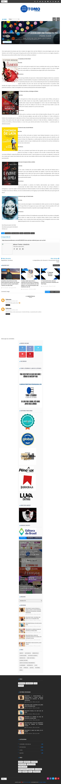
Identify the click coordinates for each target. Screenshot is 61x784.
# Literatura (27, 233)
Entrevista (22, 658)
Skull (21, 670)
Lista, (30, 39)
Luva (21, 667)
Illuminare (22, 665)
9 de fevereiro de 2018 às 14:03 (12, 301)
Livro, (38, 39)
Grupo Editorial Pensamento (27, 662)
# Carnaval (7, 233)
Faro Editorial (31, 658)
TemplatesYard (27, 782)
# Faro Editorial (15, 233)
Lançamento (25, 270)
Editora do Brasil (32, 655)
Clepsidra (34, 761)
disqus (52, 291)
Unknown (8, 299)
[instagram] (35, 1)
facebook (57, 291)
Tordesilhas (37, 771)
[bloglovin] (48, 1)
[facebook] (37, 1)
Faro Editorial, (26, 39)
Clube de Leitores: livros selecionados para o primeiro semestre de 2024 (29, 552)
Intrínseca (30, 665)
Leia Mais (57, 265)
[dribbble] (50, 1)
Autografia (28, 653)
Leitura (4, 270)
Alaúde (20, 761)
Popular (22, 537)
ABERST (21, 653)
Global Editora (23, 660)
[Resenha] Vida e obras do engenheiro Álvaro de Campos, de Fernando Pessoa (33, 637)
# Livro (32, 233)
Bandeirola (35, 653)
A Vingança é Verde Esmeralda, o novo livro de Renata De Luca (29, 588)
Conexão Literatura (25, 744)
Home (5, 19)
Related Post (5, 265)
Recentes (30, 537)
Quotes (32, 667)
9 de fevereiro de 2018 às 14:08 (12, 309)
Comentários (38, 538)
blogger (47, 291)
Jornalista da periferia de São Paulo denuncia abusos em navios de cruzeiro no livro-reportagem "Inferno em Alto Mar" (10, 283)
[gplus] (43, 1)
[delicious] (58, 1)
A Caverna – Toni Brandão (29, 569)
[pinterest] (45, 1)
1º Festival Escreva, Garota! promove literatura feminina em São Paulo (49, 282)
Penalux (26, 667)
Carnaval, (20, 39)
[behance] (56, 1)
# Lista (21, 233)
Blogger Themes (42, 782)
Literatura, (34, 39)
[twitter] (40, 1)
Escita (43, 270)
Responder (8, 305)
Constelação (23, 655)
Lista (36, 665)
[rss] (53, 1)
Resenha (37, 667)
